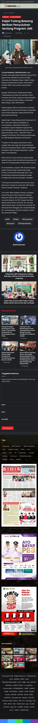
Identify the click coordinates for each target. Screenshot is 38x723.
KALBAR (31, 691)
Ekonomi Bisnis (7, 688)
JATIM (26, 691)
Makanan (25, 697)
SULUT (11, 710)
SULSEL (32, 707)
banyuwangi (6, 446)
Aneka (27, 679)
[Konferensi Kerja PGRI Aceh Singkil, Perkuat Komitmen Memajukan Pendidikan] (31, 651)
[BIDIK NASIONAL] (12, 6)
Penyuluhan (27, 219)
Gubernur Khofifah (13, 449)
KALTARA (13, 694)
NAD (34, 701)
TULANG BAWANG (15, 17)
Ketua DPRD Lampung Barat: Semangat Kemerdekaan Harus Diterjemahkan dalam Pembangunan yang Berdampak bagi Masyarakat (27, 358)
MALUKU (31, 697)
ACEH (19, 682)
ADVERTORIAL (24, 710)
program (11, 223)
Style (27, 704)
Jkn (15, 452)
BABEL (24, 682)
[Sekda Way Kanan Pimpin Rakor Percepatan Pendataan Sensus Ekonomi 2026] (10, 346)
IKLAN (22, 449)
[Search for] (36, 7)
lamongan (31, 452)
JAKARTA (32, 688)
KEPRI (31, 694)
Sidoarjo (5, 459)
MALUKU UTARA (8, 701)
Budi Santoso (8, 33)
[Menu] (2, 7)
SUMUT (17, 710)
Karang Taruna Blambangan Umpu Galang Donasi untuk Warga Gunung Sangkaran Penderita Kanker (27, 331)
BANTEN (33, 682)
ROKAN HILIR (21, 704)
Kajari (16, 219)
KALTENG (20, 694)
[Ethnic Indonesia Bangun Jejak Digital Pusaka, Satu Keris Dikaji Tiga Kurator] (7, 651)
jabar (28, 449)
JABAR (26, 688)
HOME (22, 679)
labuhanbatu (22, 452)
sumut (11, 459)
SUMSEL (26, 707)
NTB (20, 701)
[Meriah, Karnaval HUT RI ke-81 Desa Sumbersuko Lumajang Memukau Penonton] (19, 658)
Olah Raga (29, 701)
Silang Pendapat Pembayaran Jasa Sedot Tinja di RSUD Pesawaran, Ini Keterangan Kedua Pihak (8, 331)
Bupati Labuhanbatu (29, 446)
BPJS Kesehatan (16, 446)
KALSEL (7, 694)
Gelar (4, 449)
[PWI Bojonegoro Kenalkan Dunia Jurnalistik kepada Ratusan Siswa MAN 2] (7, 658)
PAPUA (10, 704)
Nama (4, 404)
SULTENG (6, 707)
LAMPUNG (11, 13)
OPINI (5, 704)
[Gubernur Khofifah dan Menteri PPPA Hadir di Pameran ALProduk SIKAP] (7, 665)
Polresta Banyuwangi (25, 456)
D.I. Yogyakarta (28, 685)
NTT (23, 701)
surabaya (18, 459)
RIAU (14, 704)
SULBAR (32, 704)
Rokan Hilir (13, 707)
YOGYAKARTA (13, 691)
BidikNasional (31, 676)
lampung (5, 456)
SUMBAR (20, 707)
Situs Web (5, 419)
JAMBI (6, 691)
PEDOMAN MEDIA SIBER (9, 682)
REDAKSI (16, 679)
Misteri (16, 701)
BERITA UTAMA (18, 685)
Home (5, 13)
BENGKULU (9, 685)
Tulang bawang (25, 223)
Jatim (10, 452)
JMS (7, 219)
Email (4, 412)
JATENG (20, 691)
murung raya (13, 456)
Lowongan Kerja (16, 697)
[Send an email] (12, 33)
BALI (28, 682)
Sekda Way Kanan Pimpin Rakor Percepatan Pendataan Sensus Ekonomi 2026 (8, 356)
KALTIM (26, 694)
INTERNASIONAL (18, 688)
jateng (4, 452)
